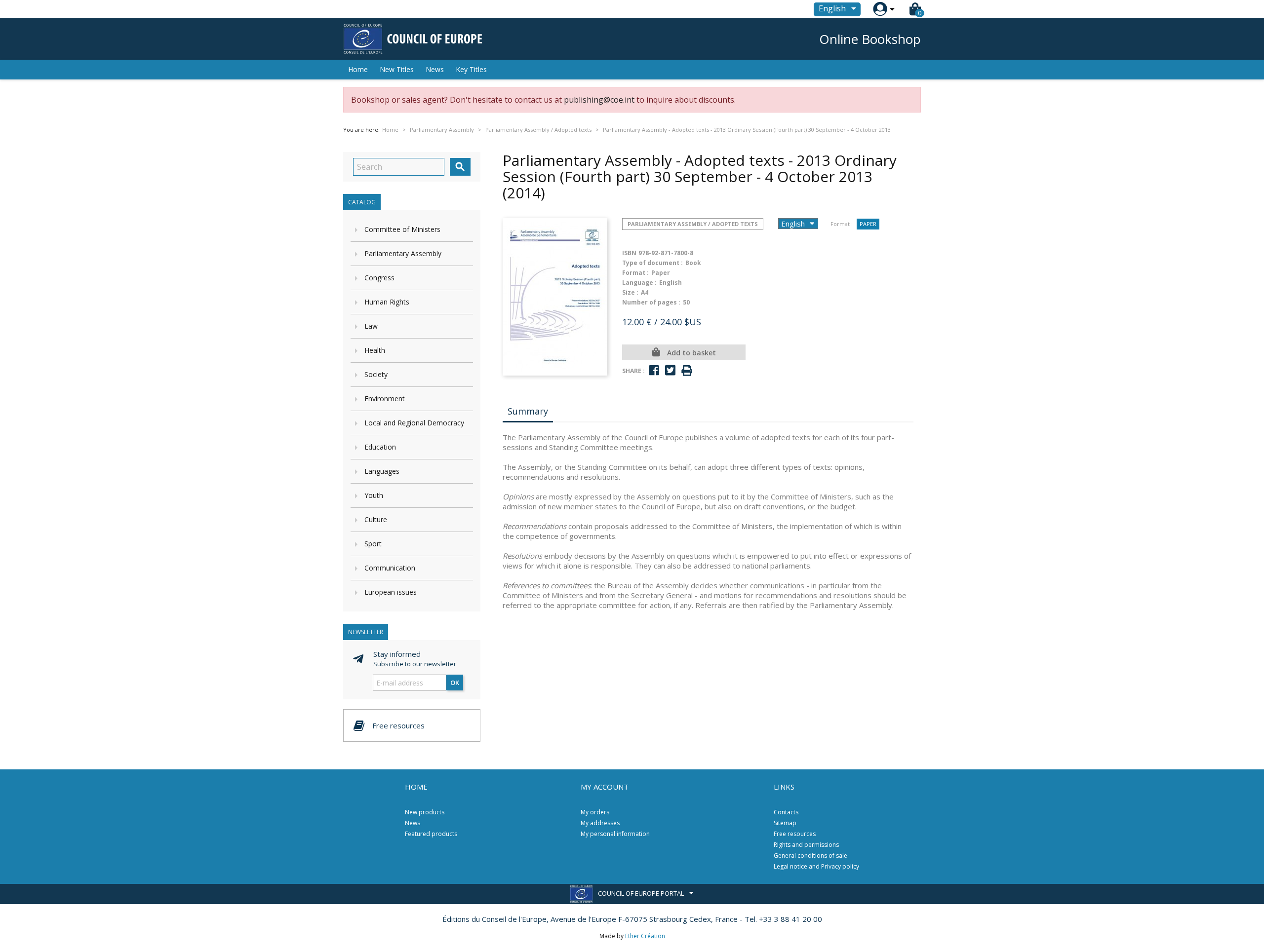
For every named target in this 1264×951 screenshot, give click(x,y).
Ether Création (645, 936)
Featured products (431, 834)
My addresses (600, 823)
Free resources (795, 834)
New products (424, 812)
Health (374, 350)
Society (376, 374)
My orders (595, 812)
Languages (381, 471)
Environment (384, 398)
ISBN (629, 253)
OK (454, 682)
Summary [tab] (528, 411)
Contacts (786, 812)
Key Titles (471, 69)
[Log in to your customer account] (880, 9)
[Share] (654, 370)
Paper (868, 224)
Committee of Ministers (402, 229)
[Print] (686, 371)
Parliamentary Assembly (402, 253)
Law (371, 326)
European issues (390, 592)
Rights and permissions (806, 844)
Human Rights (386, 301)
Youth (373, 495)
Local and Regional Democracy (414, 422)
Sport (373, 543)
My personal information (615, 834)
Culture (375, 519)
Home (358, 69)
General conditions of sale (810, 855)
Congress (379, 277)
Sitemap (785, 823)
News (435, 69)
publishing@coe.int (599, 99)
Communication (389, 567)
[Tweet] (670, 370)
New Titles (397, 69)
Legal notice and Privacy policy (816, 866)
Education (380, 447)
